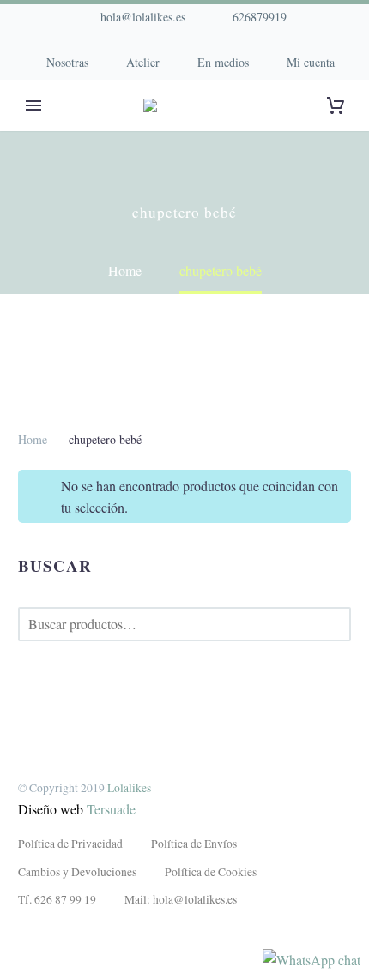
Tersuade (111, 809)
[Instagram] (171, 43)
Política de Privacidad (70, 843)
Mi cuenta (311, 62)
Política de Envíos (194, 843)
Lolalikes (129, 788)
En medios (223, 62)
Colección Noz (69, 131)
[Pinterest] (197, 43)
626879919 (260, 17)
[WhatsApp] (223, 43)
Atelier (143, 62)
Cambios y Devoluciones (77, 872)
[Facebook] (146, 43)
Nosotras (67, 62)
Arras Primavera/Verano (240, 131)
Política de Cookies (211, 872)
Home (32, 439)
